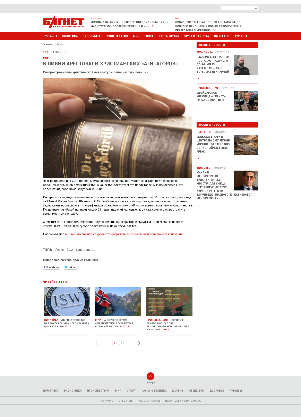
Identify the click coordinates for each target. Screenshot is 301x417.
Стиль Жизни (169, 36)
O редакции (126, 400)
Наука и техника (196, 36)
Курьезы (240, 36)
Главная (48, 44)
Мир (136, 36)
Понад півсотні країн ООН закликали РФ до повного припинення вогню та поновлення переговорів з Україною (208, 26)
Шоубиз (177, 390)
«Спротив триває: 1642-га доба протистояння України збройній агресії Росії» (167, 324)
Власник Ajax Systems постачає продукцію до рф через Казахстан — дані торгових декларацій (213, 64)
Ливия (59, 249)
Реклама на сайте (149, 400)
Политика (70, 36)
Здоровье (217, 390)
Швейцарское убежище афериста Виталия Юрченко (211, 96)
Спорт (149, 36)
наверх (150, 382)
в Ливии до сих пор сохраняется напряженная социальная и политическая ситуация (123, 234)
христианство (85, 249)
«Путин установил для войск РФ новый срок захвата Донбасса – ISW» (66, 323)
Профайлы (106, 400)
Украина (51, 36)
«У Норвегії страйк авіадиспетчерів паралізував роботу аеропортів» (114, 323)
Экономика (91, 36)
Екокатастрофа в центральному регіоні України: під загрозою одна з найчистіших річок (213, 144)
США (70, 249)
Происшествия (116, 36)
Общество (221, 36)
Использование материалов (183, 400)
